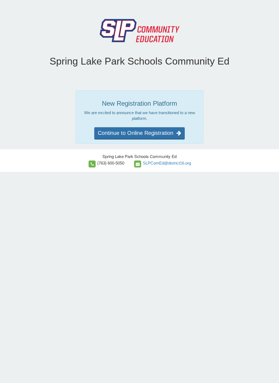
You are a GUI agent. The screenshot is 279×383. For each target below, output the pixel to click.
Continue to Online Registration (137, 133)
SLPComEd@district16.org (167, 163)
